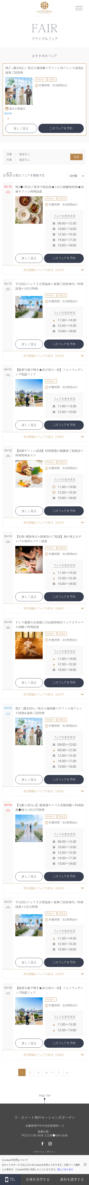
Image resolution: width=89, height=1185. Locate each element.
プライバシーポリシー (44, 1152)
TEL (12, 1179)
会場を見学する (38, 1179)
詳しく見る (21, 128)
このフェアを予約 (61, 128)
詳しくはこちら (65, 1169)
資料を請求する (72, 1179)
